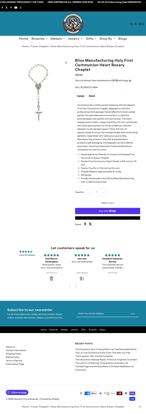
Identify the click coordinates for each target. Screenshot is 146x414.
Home (23, 39)
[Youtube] (15, 8)
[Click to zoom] (66, 63)
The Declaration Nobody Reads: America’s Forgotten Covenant (106, 359)
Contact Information (16, 350)
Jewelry (74, 39)
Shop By (106, 39)
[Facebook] (2, 8)
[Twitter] (6, 8)
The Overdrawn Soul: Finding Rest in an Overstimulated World (105, 349)
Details (80, 96)
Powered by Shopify (49, 399)
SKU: (77, 87)
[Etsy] (20, 8)
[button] (71, 286)
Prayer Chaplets (40, 46)
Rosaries (38, 39)
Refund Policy (13, 357)
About (92, 95)
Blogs (122, 39)
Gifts (89, 39)
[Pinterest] (11, 8)
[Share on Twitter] (90, 224)
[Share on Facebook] (85, 224)
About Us (10, 346)
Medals (56, 39)
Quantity (79, 192)
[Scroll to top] (140, 406)
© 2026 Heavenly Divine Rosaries (22, 399)
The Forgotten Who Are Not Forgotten (94, 356)
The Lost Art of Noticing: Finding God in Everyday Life (101, 363)
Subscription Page (15, 364)
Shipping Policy (13, 353)
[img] (25, 251)
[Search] (131, 23)
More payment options (107, 218)
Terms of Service (14, 360)
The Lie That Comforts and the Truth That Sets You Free (102, 352)
